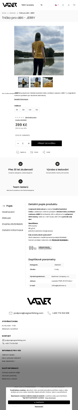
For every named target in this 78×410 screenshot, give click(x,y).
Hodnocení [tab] (8, 212)
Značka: (21, 120)
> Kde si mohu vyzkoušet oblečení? (52, 387)
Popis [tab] (9, 205)
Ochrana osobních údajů (11, 373)
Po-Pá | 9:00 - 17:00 (9, 326)
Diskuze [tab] (6, 218)
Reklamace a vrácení (9, 379)
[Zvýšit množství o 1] (28, 143)
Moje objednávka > (8, 361)
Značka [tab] (12, 224)
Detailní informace (21, 99)
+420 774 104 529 (60, 313)
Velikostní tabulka (8, 355)
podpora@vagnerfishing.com (28, 313)
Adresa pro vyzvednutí (10, 329)
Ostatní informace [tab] (12, 230)
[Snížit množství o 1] (18, 143)
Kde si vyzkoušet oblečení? (11, 358)
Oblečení (58, 265)
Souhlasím (40, 402)
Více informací (50, 398)
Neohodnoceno (30, 117)
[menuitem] (27, 5)
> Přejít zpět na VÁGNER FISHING (25, 387)
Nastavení (39, 406)
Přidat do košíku (46, 143)
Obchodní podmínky (9, 376)
